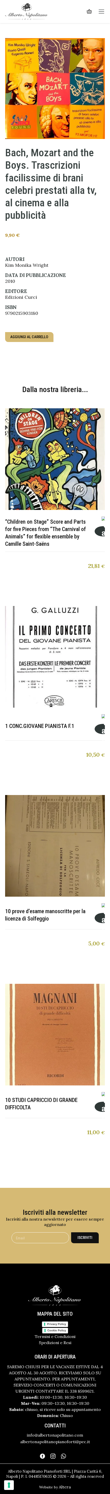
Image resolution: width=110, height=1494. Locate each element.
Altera (65, 1486)
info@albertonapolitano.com (55, 1435)
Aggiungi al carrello (29, 337)
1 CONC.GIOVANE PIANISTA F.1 (39, 726)
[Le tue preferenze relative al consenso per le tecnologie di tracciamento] (9, 1485)
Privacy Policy (56, 1324)
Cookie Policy (56, 1330)
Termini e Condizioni (55, 1336)
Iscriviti (85, 1237)
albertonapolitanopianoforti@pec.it (55, 1441)
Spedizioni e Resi (55, 1342)
